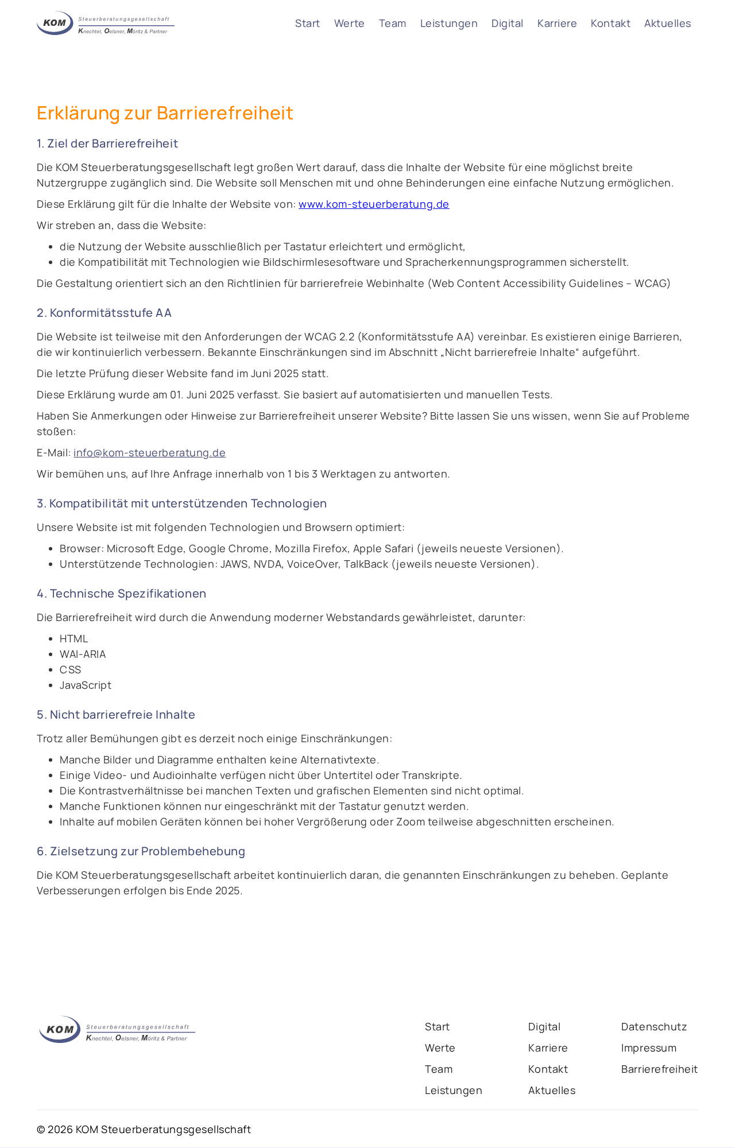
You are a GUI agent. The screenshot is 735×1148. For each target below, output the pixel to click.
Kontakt (610, 23)
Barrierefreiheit (659, 1069)
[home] (106, 23)
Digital (508, 23)
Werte (349, 23)
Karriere (557, 23)
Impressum (648, 1047)
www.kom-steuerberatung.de (374, 204)
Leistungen (449, 23)
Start (307, 23)
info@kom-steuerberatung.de (150, 452)
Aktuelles (667, 23)
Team (393, 23)
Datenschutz (654, 1026)
